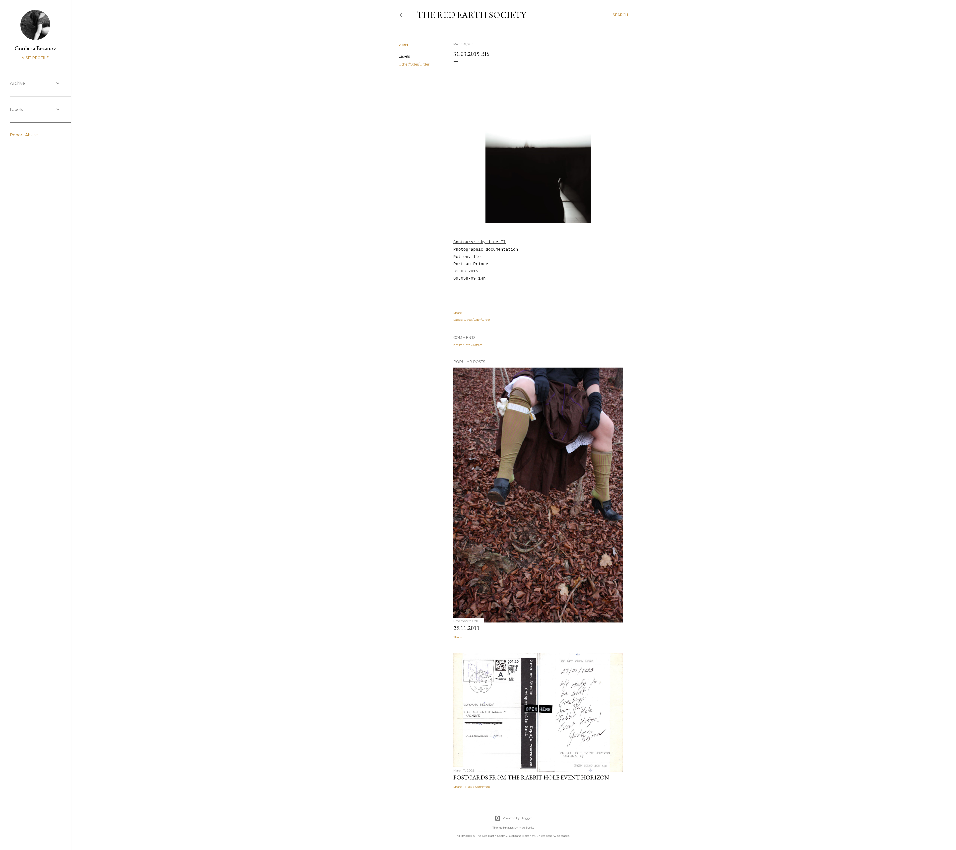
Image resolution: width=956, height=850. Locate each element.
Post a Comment (467, 345)
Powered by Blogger (517, 818)
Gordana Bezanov (35, 48)
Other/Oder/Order (414, 64)
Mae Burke (526, 827)
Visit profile (35, 58)
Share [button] (404, 44)
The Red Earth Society (471, 15)
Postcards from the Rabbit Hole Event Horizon (531, 777)
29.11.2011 (466, 628)
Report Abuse (24, 135)
